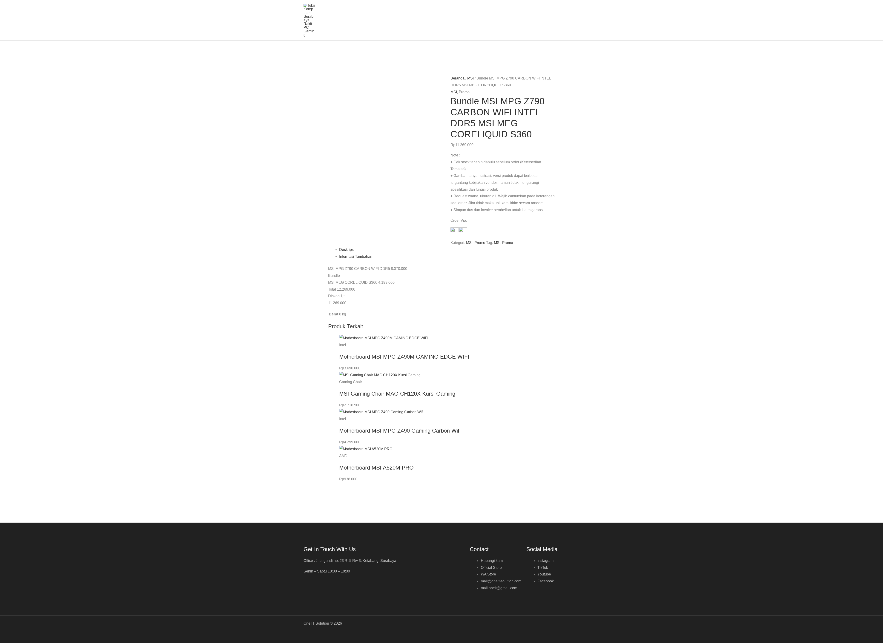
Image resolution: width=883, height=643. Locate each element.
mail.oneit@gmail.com (499, 588)
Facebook (545, 581)
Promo (464, 92)
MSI (470, 78)
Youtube (544, 574)
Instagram (545, 561)
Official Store (491, 567)
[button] (577, 20)
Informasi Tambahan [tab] (355, 256)
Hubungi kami (492, 561)
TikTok (542, 567)
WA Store (488, 574)
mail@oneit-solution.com (501, 581)
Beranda (457, 78)
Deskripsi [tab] (347, 250)
